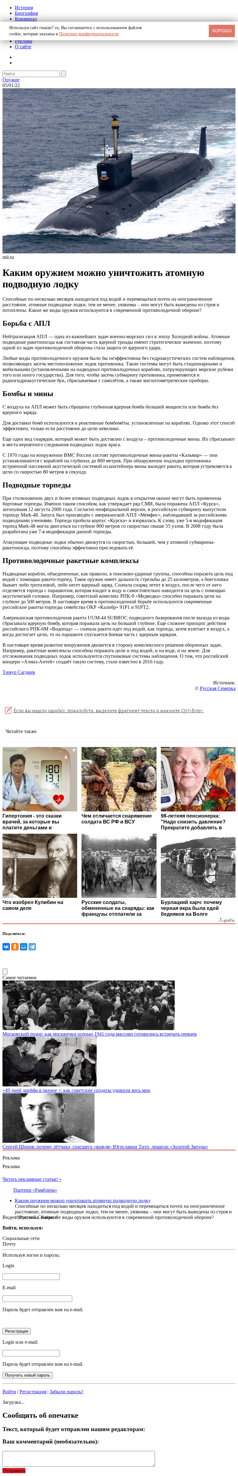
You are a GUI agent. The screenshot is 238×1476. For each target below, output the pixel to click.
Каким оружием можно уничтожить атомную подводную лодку (83, 1200)
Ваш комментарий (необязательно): (50, 1441)
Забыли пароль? (66, 1391)
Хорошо (222, 30)
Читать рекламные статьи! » (32, 1179)
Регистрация (33, 1391)
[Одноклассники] (15, 946)
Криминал (26, 18)
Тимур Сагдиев (18, 672)
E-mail (8, 1287)
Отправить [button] (13, 1470)
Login (8, 1265)
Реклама (23, 41)
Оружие (11, 79)
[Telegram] (32, 946)
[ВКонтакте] (6, 946)
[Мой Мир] (23, 946)
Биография (26, 13)
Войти (9, 1391)
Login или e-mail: (20, 1342)
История (24, 7)
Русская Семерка (218, 688)
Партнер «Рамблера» (35, 1190)
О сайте (23, 46)
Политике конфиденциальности (89, 34)
